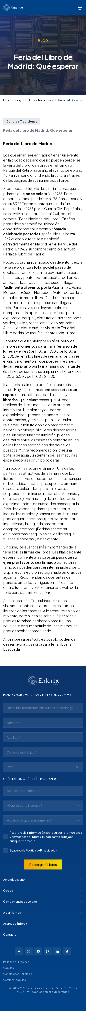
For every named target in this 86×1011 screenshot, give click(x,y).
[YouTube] (38, 951)
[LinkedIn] (57, 951)
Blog (18, 100)
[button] (43, 879)
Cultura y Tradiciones (39, 100)
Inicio (6, 100)
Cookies (8, 967)
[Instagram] (48, 951)
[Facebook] (19, 951)
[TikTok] (67, 951)
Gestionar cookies (14, 979)
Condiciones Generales (17, 973)
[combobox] (43, 708)
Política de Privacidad (40, 850)
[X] (29, 951)
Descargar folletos (43, 864)
